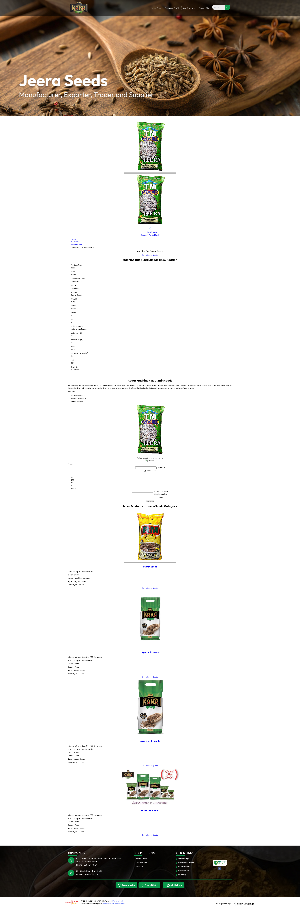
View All (139, 866)
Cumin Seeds (150, 566)
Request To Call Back (150, 235)
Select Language (245, 903)
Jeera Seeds (76, 244)
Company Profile (172, 8)
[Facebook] (219, 870)
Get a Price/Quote (150, 255)
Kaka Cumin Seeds (150, 741)
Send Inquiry (151, 232)
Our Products (189, 8)
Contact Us (204, 8)
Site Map (182, 874)
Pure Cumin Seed (150, 810)
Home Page (156, 8)
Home (73, 239)
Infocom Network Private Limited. (114, 904)
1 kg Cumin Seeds (150, 652)
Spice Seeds (141, 862)
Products (75, 242)
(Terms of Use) (117, 901)
